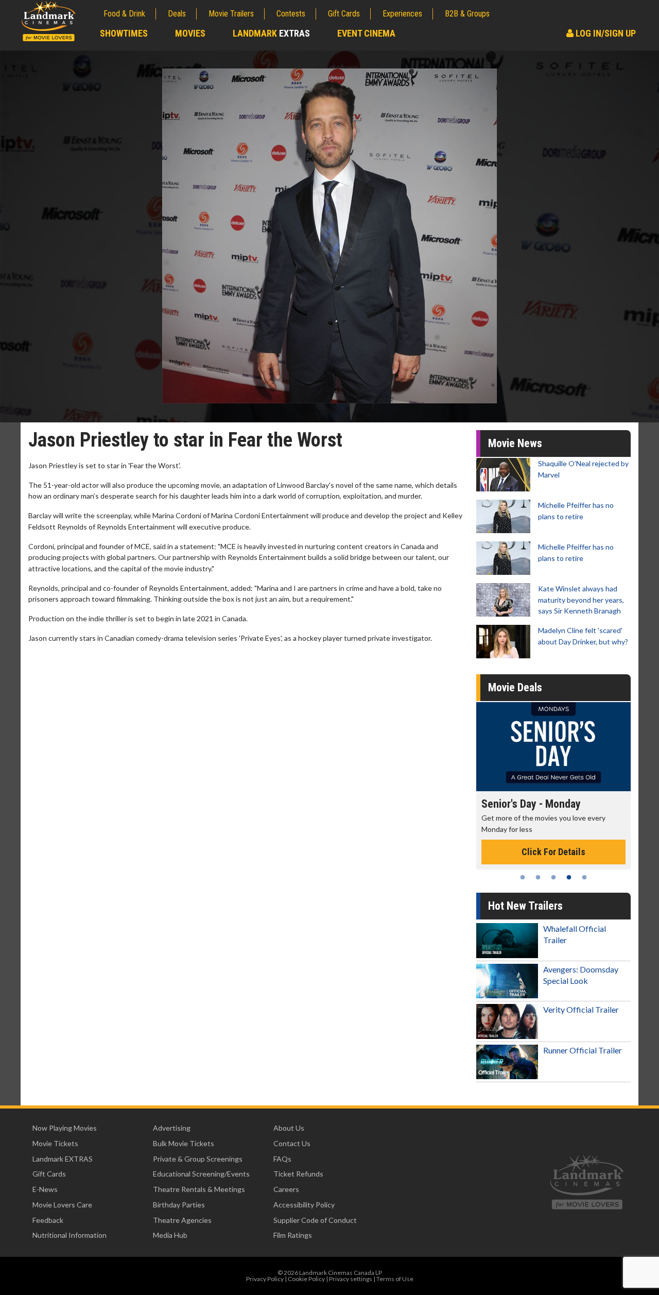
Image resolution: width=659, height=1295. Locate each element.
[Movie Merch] (579, 746)
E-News (45, 1189)
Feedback (47, 1220)
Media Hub (170, 1235)
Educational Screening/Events (201, 1173)
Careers (286, 1189)
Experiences (402, 14)
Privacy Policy (265, 1279)
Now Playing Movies (64, 1127)
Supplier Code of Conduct (315, 1220)
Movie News (515, 443)
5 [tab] (584, 877)
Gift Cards (344, 14)
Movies (190, 33)
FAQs (282, 1158)
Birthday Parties (179, 1204)
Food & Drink (124, 14)
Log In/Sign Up (605, 33)
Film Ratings (292, 1235)
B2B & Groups (467, 14)
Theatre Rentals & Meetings (199, 1189)
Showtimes (124, 33)
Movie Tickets (55, 1143)
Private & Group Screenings (197, 1158)
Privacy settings (350, 1279)
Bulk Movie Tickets (183, 1143)
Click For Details (579, 841)
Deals (177, 14)
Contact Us (291, 1143)
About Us (288, 1127)
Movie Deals (515, 687)
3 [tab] (553, 877)
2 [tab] (538, 877)
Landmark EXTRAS (62, 1158)
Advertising (171, 1127)
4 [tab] (569, 877)
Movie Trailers (231, 14)
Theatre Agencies (182, 1220)
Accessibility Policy (304, 1204)
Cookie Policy (306, 1279)
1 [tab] (522, 877)
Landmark (271, 33)
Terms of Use (394, 1279)
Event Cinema (366, 33)
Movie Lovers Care (62, 1204)
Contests (290, 14)
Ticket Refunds (298, 1173)
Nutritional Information (69, 1235)
